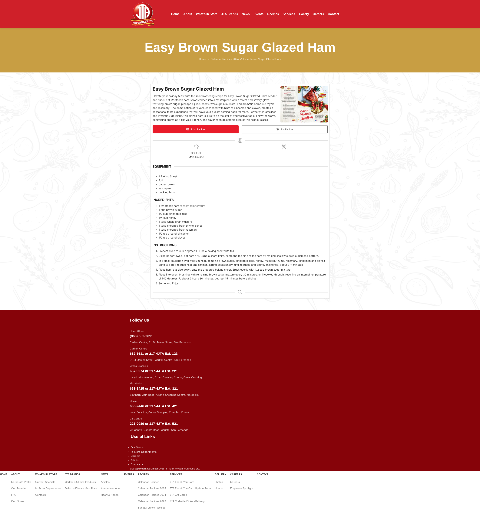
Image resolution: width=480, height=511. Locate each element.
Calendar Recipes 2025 (152, 488)
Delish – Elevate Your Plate (81, 488)
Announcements (110, 488)
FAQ (13, 494)
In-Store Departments (48, 488)
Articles (105, 481)
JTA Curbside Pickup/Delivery (187, 501)
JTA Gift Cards (178, 494)
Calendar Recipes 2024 (152, 494)
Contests (40, 494)
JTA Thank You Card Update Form (190, 488)
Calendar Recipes (148, 481)
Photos (219, 481)
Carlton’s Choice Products (80, 481)
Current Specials (45, 481)
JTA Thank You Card (182, 481)
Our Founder (19, 488)
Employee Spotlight (241, 488)
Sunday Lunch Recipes (151, 507)
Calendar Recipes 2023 (152, 501)
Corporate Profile (21, 481)
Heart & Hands (109, 494)
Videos (219, 488)
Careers (235, 481)
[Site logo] (143, 13)
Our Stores (17, 501)
